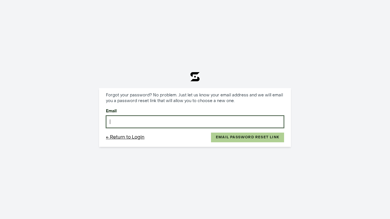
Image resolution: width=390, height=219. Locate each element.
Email (111, 111)
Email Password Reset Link (247, 137)
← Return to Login (125, 137)
